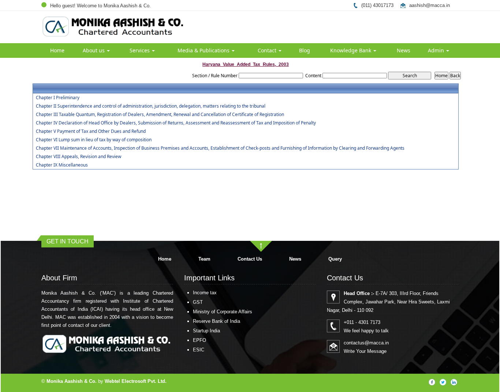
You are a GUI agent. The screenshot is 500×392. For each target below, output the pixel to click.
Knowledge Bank (351, 50)
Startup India (206, 330)
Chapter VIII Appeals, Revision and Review (78, 157)
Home (57, 50)
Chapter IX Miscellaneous (62, 165)
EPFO (199, 340)
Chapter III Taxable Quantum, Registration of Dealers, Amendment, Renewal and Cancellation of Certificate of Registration (160, 114)
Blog (304, 50)
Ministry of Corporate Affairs (222, 311)
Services (140, 50)
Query (335, 259)
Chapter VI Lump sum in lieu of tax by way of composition (94, 140)
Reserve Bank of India (216, 321)
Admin (436, 50)
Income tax (205, 292)
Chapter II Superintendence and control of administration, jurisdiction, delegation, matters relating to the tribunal (150, 106)
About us (94, 50)
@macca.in (438, 5)
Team (204, 259)
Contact (268, 50)
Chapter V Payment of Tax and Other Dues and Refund (91, 131)
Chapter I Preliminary (57, 98)
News (403, 50)
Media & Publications (204, 50)
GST (198, 302)
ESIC (198, 349)
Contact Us (250, 259)
